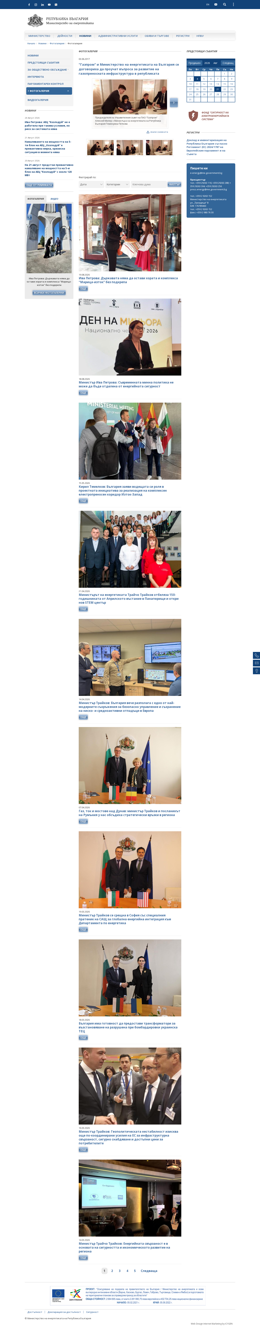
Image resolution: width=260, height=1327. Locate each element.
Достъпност (34, 1312)
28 (217, 94)
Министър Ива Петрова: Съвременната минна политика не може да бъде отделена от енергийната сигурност (126, 384)
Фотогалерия (57, 43)
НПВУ (200, 36)
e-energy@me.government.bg (206, 173)
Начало (31, 43)
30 (231, 94)
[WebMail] (215, 4)
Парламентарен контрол (45, 83)
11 (197, 83)
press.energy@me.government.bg (208, 189)
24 (190, 94)
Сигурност (92, 1312)
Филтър (174, 184)
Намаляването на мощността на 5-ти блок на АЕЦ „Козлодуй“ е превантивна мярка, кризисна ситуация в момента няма (48, 147)
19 (204, 89)
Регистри (182, 36)
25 (197, 94)
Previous (29, 217)
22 (224, 89)
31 (190, 99)
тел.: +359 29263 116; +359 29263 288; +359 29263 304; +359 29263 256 (210, 184)
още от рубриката (39, 185)
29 (224, 94)
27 (211, 94)
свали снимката (159, 131)
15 (224, 83)
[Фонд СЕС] (209, 115)
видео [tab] (54, 198)
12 (204, 83)
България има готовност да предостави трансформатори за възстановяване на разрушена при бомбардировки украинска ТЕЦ (128, 1027)
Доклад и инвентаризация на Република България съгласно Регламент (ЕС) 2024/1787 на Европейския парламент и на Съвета (207, 147)
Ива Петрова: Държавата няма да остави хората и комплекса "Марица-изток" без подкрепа (128, 280)
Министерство (39, 36)
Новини (85, 36)
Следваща (149, 1271)
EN (207, 4)
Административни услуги (118, 36)
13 (211, 83)
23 (231, 89)
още (83, 288)
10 (190, 83)
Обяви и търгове (157, 36)
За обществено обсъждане (47, 69)
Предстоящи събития (43, 62)
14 (217, 83)
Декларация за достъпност (64, 1312)
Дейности (64, 36)
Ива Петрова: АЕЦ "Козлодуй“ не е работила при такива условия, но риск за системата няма (47, 125)
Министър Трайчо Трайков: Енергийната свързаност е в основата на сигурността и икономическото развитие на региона (124, 1247)
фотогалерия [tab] (35, 198)
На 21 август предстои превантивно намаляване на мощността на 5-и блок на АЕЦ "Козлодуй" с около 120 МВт (49, 170)
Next (68, 217)
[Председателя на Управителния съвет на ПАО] (130, 103)
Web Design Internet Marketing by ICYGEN (212, 1323)
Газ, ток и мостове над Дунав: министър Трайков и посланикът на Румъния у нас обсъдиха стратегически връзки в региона (129, 813)
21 (217, 89)
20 (211, 89)
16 (231, 83)
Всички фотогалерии (49, 292)
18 (197, 89)
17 (190, 89)
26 (204, 94)
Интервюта (36, 76)
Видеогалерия (38, 100)
